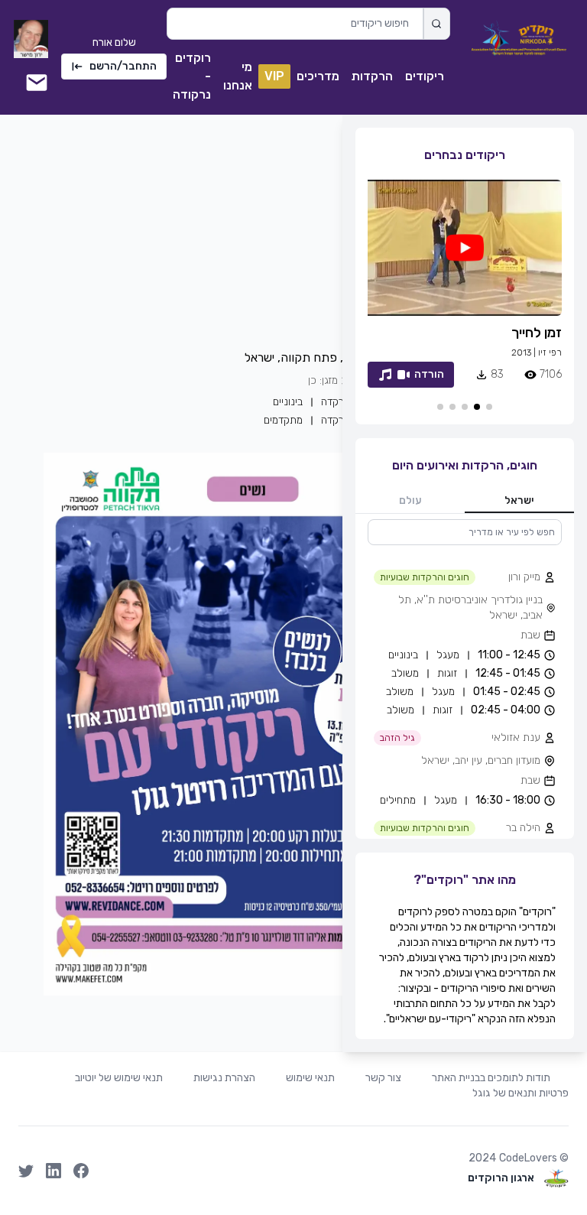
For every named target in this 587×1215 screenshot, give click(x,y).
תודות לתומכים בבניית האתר (491, 1077)
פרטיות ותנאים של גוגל (520, 1093)
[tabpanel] (464, 679)
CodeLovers (528, 1158)
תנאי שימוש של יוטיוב (119, 1077)
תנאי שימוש (310, 1077)
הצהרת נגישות (224, 1077)
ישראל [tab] (519, 500)
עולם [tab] (410, 500)
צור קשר (383, 1077)
